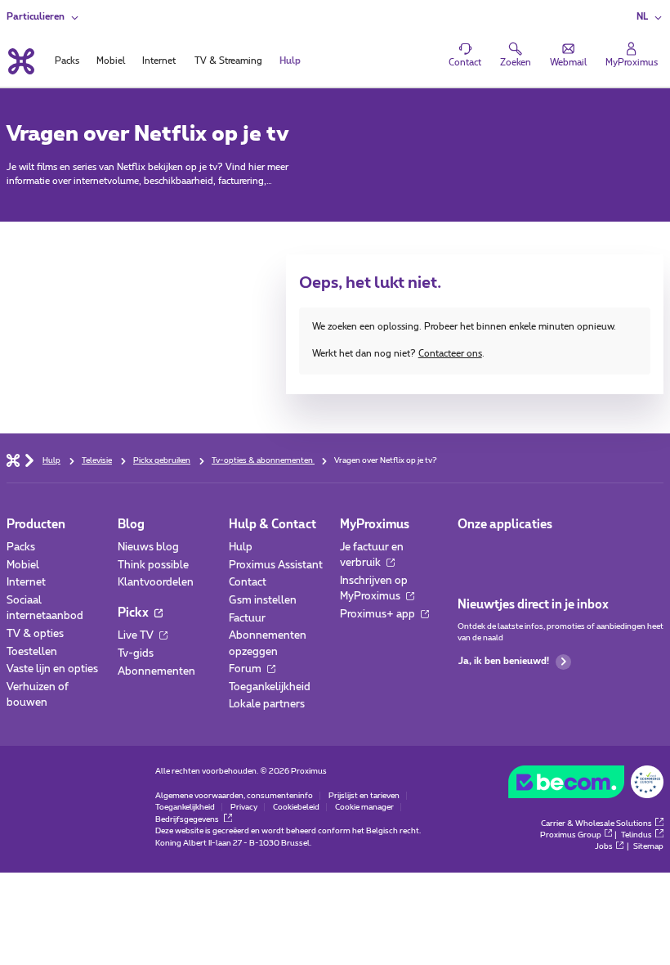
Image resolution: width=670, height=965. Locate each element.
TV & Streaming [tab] (228, 60)
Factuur (247, 618)
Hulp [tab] (290, 60)
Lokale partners (267, 704)
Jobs (604, 846)
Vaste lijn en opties (52, 669)
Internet (26, 582)
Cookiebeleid (296, 807)
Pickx (134, 613)
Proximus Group (570, 835)
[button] (649, 18)
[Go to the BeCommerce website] (585, 785)
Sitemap (648, 846)
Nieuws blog (148, 547)
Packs (21, 547)
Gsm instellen (263, 600)
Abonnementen (156, 672)
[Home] (13, 459)
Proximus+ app (379, 614)
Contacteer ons (450, 353)
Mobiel (23, 565)
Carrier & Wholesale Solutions (596, 823)
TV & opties (35, 634)
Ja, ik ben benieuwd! (503, 661)
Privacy (243, 807)
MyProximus (374, 524)
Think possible (153, 565)
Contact (247, 582)
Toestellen (32, 652)
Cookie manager (364, 807)
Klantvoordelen (156, 582)
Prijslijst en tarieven (364, 796)
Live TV (137, 636)
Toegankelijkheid (269, 687)
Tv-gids (136, 654)
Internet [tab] (159, 60)
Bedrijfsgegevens (188, 819)
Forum (246, 669)
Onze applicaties (505, 524)
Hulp (240, 547)
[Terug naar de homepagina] (20, 61)
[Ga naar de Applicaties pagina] (469, 551)
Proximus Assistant (276, 565)
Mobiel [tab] (110, 60)
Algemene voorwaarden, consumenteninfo (234, 796)
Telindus (636, 835)
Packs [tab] (67, 60)
